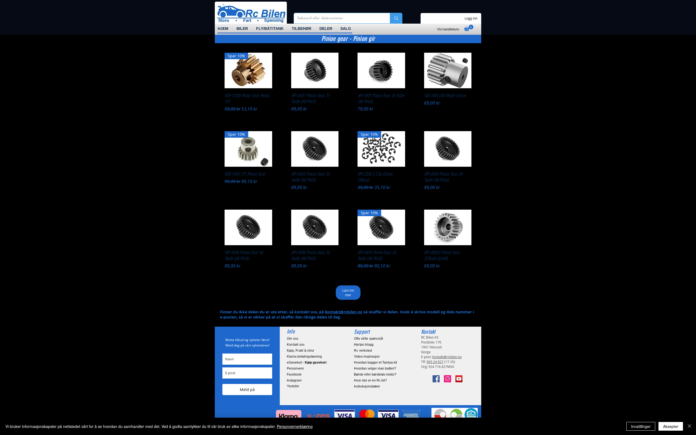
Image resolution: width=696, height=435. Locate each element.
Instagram (294, 380)
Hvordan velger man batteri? (375, 368)
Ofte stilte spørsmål (368, 339)
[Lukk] (689, 426)
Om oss (292, 339)
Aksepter (670, 426)
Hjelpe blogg (364, 344)
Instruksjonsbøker (367, 386)
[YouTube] (458, 378)
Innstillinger (641, 426)
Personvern (295, 368)
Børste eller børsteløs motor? (375, 374)
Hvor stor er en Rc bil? (370, 380)
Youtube (293, 386)
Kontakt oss (295, 344)
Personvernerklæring (295, 426)
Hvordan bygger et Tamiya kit (375, 362)
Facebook (294, 374)
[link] (468, 28)
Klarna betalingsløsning (304, 356)
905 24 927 (435, 362)
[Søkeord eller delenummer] (396, 18)
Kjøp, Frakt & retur (300, 350)
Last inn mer (348, 292)
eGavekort (294, 362)
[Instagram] (447, 378)
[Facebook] (436, 378)
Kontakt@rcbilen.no (343, 311)
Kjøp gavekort (316, 362)
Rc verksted (363, 350)
